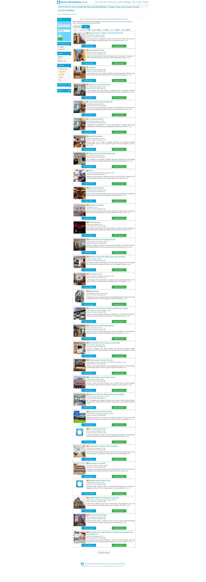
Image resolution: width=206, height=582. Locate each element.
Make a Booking (119, 46)
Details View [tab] (77, 26)
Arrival (59, 28)
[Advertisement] (142, 42)
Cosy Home (91, 67)
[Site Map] (122, 563)
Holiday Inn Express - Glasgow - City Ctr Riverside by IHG (105, 33)
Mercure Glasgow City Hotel (97, 429)
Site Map (145, 2)
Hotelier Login (112, 2)
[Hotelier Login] (105, 563)
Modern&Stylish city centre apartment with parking (104, 343)
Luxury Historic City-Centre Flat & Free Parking (103, 446)
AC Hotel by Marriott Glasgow (98, 515)
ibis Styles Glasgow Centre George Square (102, 377)
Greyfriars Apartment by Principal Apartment (101, 153)
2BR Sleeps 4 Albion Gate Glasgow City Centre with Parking (107, 256)
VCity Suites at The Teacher (97, 463)
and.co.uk (74, 2)
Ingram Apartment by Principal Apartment (101, 325)
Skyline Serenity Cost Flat (96, 50)
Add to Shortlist (88, 46)
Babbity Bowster (94, 291)
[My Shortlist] (92, 563)
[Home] (86, 563)
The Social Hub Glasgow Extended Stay (100, 102)
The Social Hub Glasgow (95, 119)
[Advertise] (98, 563)
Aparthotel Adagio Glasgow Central (99, 480)
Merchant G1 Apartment (95, 136)
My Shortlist (120, 2)
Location (60, 23)
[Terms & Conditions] (114, 563)
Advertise (139, 2)
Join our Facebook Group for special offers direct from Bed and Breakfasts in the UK (104, 19)
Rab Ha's (91, 170)
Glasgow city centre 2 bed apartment (99, 84)
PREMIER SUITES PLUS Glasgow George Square (104, 498)
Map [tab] (86, 26)
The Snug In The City (95, 274)
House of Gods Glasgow (96, 188)
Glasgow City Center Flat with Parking (100, 411)
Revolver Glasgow (94, 222)
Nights (59, 33)
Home (97, 2)
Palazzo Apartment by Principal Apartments (102, 239)
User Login (103, 2)
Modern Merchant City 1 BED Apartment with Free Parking (106, 394)
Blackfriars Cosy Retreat (96, 205)
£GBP (133, 2)
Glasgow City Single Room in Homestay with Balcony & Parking (108, 308)
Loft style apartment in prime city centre (101, 360)
